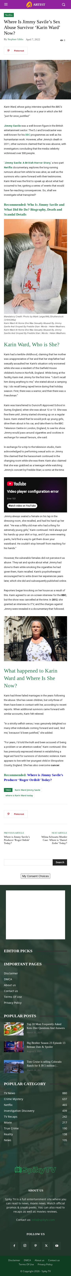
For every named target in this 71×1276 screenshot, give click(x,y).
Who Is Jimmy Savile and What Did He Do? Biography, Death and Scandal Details (34, 209)
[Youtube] (57, 1246)
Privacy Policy (12, 1003)
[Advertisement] (35, 914)
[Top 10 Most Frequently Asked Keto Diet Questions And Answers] (14, 1028)
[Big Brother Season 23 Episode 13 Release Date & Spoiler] (14, 1046)
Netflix (9, 15)
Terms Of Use (13, 997)
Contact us (11, 991)
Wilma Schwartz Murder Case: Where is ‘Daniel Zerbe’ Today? (54, 839)
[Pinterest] (35, 1246)
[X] (46, 1246)
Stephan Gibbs (15, 39)
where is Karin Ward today (19, 795)
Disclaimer (11, 973)
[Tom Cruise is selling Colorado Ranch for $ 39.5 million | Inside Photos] (14, 1066)
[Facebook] (14, 1246)
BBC (27, 134)
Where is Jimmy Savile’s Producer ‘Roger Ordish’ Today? (17, 839)
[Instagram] (25, 1246)
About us (10, 985)
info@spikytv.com (43, 1220)
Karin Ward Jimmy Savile (27, 789)
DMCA (8, 979)
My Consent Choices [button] (35, 876)
